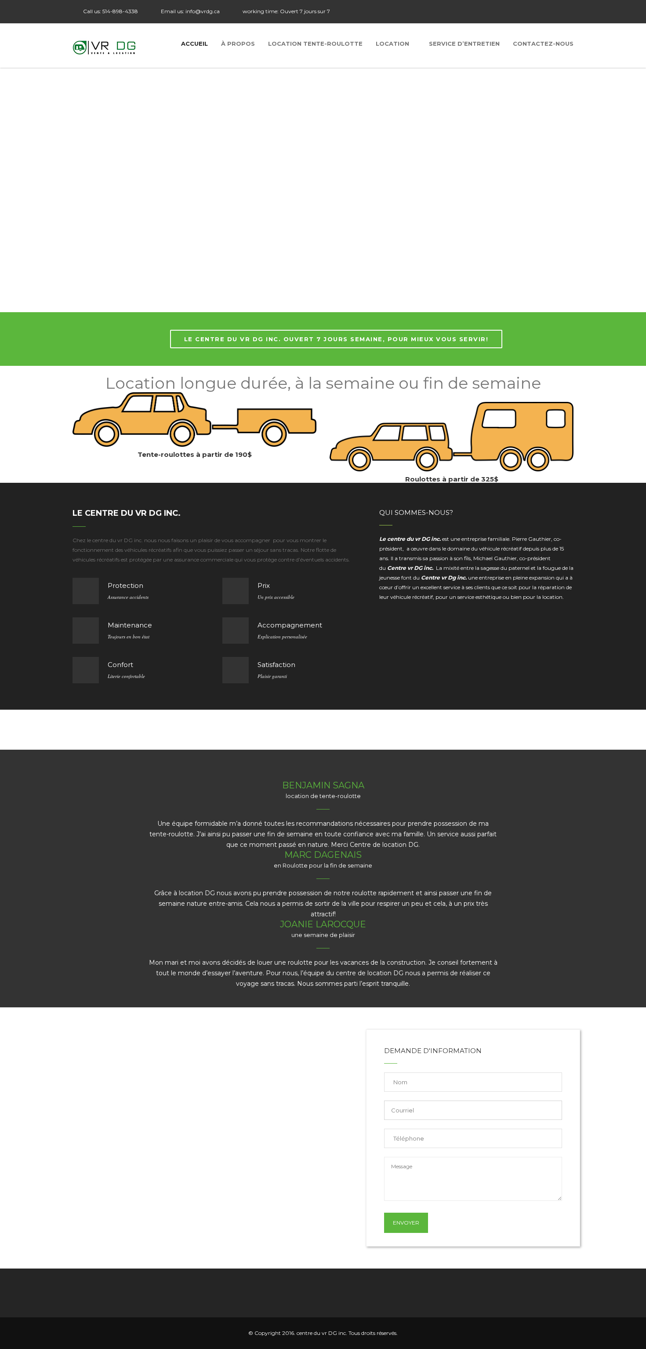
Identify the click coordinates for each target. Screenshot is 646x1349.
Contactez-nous (543, 43)
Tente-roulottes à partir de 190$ (195, 454)
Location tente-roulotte (315, 43)
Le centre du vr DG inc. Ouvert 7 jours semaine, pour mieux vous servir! (336, 339)
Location (392, 43)
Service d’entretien (464, 43)
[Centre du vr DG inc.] (105, 46)
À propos (238, 43)
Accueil (194, 43)
